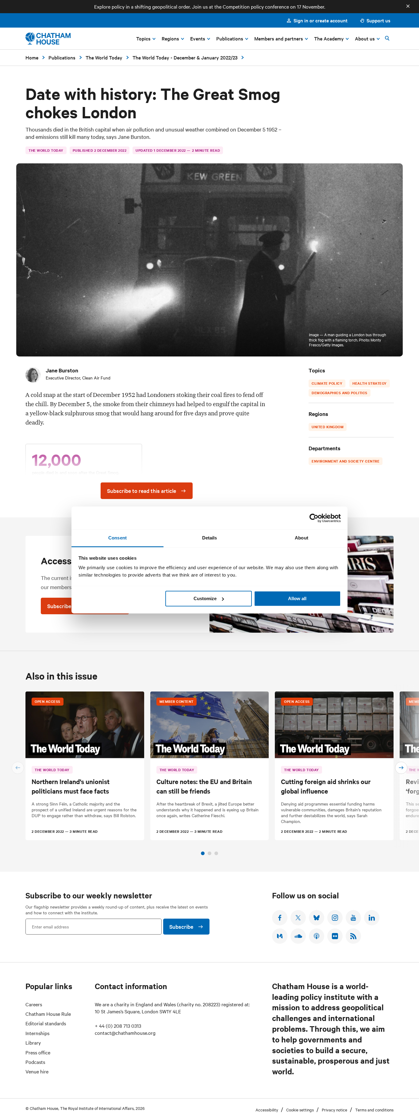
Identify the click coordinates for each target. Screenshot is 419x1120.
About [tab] (301, 537)
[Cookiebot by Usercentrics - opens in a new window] (314, 518)
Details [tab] (209, 537)
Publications (61, 57)
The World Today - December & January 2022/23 (185, 57)
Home (31, 57)
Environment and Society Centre (345, 461)
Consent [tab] (117, 537)
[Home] (48, 38)
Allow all (297, 598)
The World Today (104, 57)
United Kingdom (328, 426)
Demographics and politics (339, 392)
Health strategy (369, 383)
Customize (205, 598)
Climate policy (327, 383)
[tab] (203, 853)
